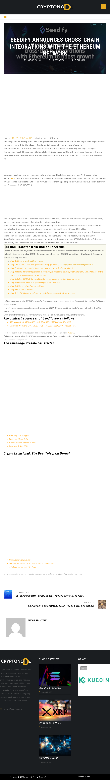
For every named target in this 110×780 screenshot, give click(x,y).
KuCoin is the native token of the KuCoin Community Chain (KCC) (93, 689)
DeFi (83, 668)
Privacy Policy (83, 777)
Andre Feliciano (38, 620)
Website (70, 332)
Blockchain (80, 60)
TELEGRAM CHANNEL (22, 138)
